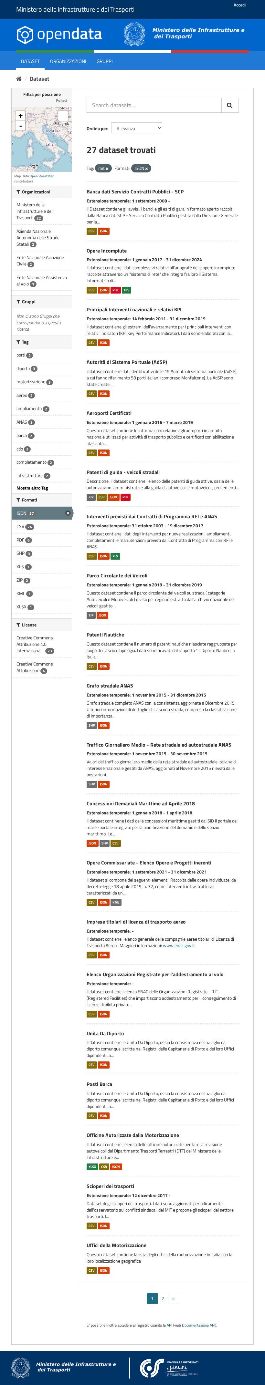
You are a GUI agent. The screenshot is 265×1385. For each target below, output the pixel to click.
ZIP (91, 497)
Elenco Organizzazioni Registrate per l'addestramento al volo (155, 974)
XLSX (92, 1166)
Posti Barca (99, 1084)
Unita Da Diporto (105, 1033)
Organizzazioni (68, 61)
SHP (92, 725)
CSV (92, 231)
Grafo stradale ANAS (110, 685)
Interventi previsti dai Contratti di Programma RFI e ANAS (152, 516)
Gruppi (105, 61)
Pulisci (61, 100)
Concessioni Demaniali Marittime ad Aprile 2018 (141, 803)
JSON (104, 231)
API (169, 1325)
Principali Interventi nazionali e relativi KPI (134, 309)
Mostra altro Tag (32, 487)
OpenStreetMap (42, 176)
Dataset (30, 61)
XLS (126, 290)
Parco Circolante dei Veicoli (117, 575)
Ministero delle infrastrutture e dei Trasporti (75, 9)
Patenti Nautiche (105, 634)
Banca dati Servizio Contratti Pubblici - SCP (135, 191)
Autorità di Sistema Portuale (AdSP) (127, 362)
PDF (115, 290)
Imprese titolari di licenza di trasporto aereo (136, 921)
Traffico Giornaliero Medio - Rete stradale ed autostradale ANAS (159, 745)
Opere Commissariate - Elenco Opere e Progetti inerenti (149, 862)
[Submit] (230, 105)
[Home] (19, 78)
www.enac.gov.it (179, 945)
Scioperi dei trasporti (110, 1186)
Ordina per (97, 128)
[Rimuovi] (107, 168)
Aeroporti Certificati (109, 413)
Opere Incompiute (107, 250)
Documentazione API (198, 1325)
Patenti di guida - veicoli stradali (123, 472)
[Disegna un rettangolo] (63, 116)
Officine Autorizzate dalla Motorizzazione (133, 1135)
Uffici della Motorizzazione (116, 1245)
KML (115, 902)
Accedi (240, 5)
